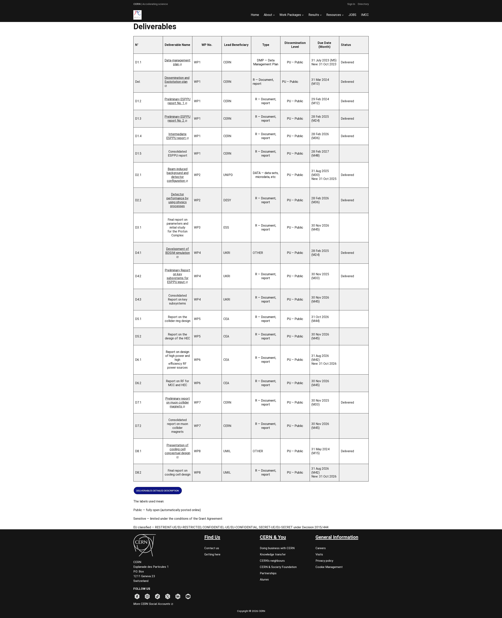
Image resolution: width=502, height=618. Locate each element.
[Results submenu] (321, 15)
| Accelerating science (150, 3)
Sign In (351, 3)
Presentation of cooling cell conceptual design (177, 449)
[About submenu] (274, 15)
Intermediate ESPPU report (176, 136)
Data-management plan (177, 62)
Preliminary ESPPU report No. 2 (177, 118)
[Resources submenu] (343, 15)
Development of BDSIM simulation (177, 251)
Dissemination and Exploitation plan (177, 80)
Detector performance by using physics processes (177, 200)
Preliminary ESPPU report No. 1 (177, 101)
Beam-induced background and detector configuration (177, 175)
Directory (363, 3)
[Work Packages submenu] (303, 15)
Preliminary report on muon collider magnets (177, 402)
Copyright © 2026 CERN (251, 611)
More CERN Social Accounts (152, 604)
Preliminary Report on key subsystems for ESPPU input (177, 276)
